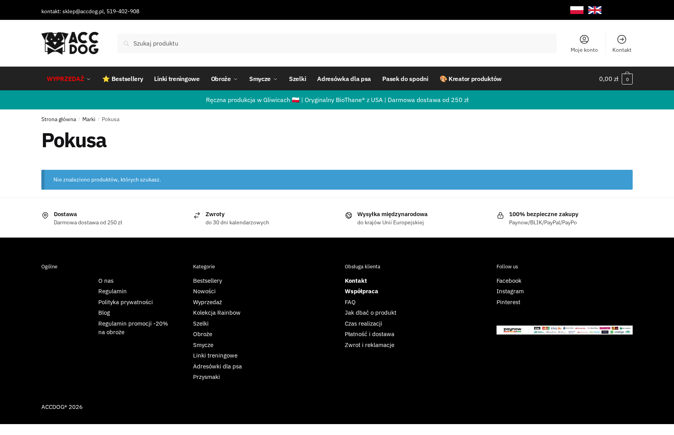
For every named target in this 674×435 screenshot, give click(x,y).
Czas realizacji (363, 323)
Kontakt (621, 49)
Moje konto (584, 49)
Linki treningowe (215, 355)
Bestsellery (207, 280)
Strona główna (58, 119)
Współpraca (361, 291)
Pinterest (508, 302)
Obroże (202, 334)
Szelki (201, 323)
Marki (89, 119)
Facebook (509, 280)
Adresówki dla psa (217, 366)
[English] (594, 10)
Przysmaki (206, 376)
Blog (104, 312)
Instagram (510, 291)
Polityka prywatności (125, 302)
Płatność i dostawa (369, 334)
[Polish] (576, 10)
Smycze (203, 345)
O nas (106, 280)
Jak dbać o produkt (370, 312)
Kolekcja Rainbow (217, 312)
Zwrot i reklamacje (369, 345)
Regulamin (112, 291)
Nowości (204, 291)
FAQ (350, 302)
